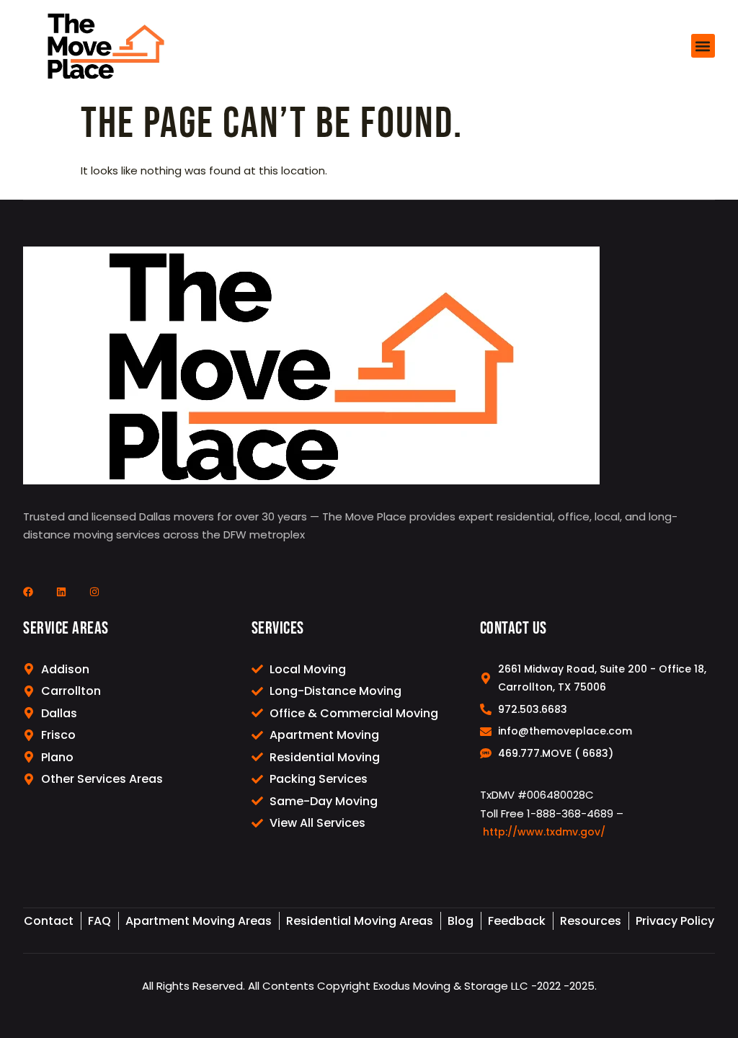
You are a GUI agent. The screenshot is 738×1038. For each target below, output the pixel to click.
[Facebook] (28, 592)
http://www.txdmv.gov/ (544, 832)
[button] (703, 46)
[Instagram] (94, 592)
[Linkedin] (61, 592)
